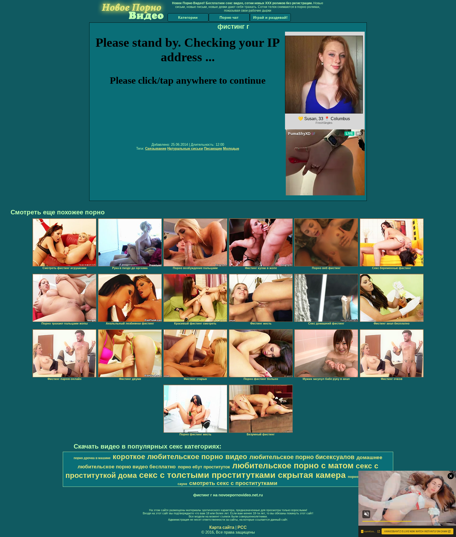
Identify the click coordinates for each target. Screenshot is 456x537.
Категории (188, 17)
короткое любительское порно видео (180, 457)
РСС (242, 527)
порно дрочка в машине (92, 458)
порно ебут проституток (204, 466)
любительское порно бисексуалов (301, 457)
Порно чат (229, 17)
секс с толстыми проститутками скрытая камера (242, 475)
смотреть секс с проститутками (233, 483)
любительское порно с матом (293, 465)
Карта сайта (221, 527)
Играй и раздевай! (270, 17)
